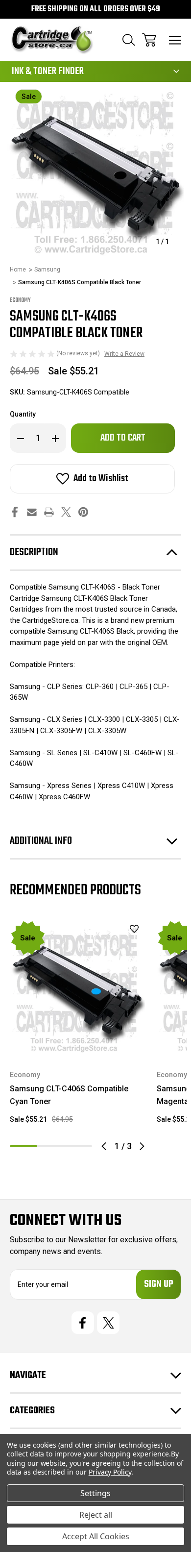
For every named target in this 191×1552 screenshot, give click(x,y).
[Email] (32, 512)
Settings (95, 1493)
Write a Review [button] (124, 353)
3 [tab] (78, 1146)
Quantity (23, 414)
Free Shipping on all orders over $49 (95, 9)
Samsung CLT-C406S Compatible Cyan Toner (69, 1095)
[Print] (49, 512)
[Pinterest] (83, 512)
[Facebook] (15, 512)
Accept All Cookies (95, 1536)
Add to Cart (77, 1042)
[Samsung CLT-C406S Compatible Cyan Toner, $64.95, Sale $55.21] (77, 987)
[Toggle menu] (175, 39)
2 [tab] (51, 1146)
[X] (66, 512)
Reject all (95, 1514)
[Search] (128, 40)
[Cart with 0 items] (149, 40)
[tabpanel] (77, 1026)
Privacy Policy (110, 1472)
